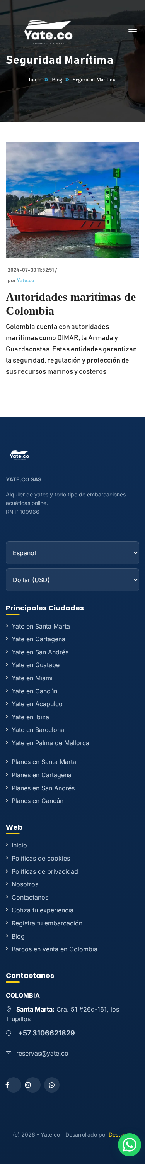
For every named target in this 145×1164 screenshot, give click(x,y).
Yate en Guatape (36, 665)
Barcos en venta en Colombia (54, 949)
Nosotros (25, 884)
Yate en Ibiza (30, 717)
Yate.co (25, 280)
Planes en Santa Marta (44, 762)
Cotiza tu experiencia (42, 910)
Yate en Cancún (34, 691)
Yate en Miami (32, 678)
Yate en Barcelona (38, 730)
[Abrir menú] (132, 31)
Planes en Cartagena (42, 775)
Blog (57, 80)
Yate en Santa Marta (41, 626)
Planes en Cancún (37, 801)
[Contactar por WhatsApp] (129, 1144)
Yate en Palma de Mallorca (50, 743)
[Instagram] (33, 1085)
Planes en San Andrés (43, 788)
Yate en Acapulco (37, 704)
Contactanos (30, 897)
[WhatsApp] (52, 1085)
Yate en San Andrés (40, 652)
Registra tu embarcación (47, 923)
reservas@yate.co (42, 1053)
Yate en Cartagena (38, 639)
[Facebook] (13, 1085)
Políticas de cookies (41, 858)
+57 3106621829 (46, 1033)
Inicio (35, 80)
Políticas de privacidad (45, 871)
